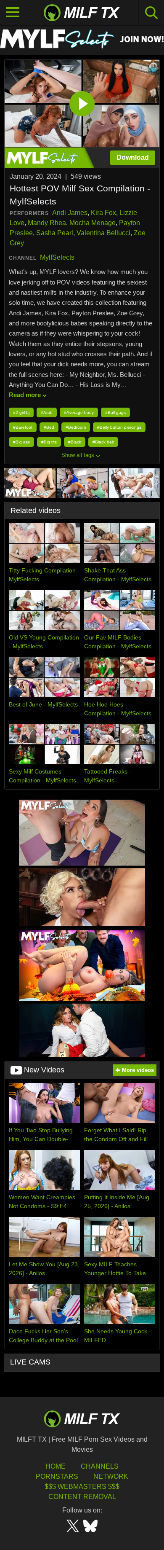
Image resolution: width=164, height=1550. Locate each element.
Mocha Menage (92, 222)
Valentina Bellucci (103, 232)
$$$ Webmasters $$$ (82, 1486)
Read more (25, 394)
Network (110, 1476)
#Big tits (49, 442)
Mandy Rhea (47, 222)
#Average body (79, 412)
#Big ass (21, 442)
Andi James (69, 212)
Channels (100, 1466)
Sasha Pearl (54, 232)
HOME (55, 1466)
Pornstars (57, 1476)
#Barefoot (22, 427)
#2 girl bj (21, 412)
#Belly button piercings (119, 427)
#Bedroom (76, 427)
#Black (74, 442)
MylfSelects (57, 257)
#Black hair (103, 442)
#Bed (49, 427)
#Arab (47, 412)
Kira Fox (103, 212)
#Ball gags (115, 412)
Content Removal (82, 1496)
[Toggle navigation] (12, 12)
